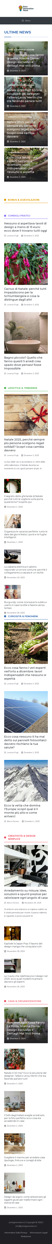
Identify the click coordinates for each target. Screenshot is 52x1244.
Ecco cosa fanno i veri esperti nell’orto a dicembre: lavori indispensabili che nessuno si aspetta (22, 165)
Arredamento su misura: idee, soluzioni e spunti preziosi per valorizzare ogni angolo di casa (26, 894)
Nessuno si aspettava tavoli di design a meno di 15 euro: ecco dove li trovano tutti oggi (25, 227)
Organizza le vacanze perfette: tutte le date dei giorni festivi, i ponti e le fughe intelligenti (25, 534)
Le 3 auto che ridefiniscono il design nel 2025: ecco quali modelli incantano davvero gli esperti (26, 979)
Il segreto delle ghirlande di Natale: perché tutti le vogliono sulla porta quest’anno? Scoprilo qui (23, 499)
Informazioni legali (38, 1232)
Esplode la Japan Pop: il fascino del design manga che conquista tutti (23, 945)
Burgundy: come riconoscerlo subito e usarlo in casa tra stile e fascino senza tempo (25, 605)
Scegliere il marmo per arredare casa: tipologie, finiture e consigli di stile (24, 1159)
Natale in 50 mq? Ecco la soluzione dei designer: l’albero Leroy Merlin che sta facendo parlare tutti (25, 1076)
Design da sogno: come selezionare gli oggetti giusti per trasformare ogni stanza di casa (25, 1200)
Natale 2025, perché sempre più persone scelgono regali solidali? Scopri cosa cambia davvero (24, 129)
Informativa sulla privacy (16, 1232)
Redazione (26, 1236)
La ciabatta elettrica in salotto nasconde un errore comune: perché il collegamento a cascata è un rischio (25, 570)
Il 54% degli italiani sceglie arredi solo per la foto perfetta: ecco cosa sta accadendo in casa (24, 1118)
